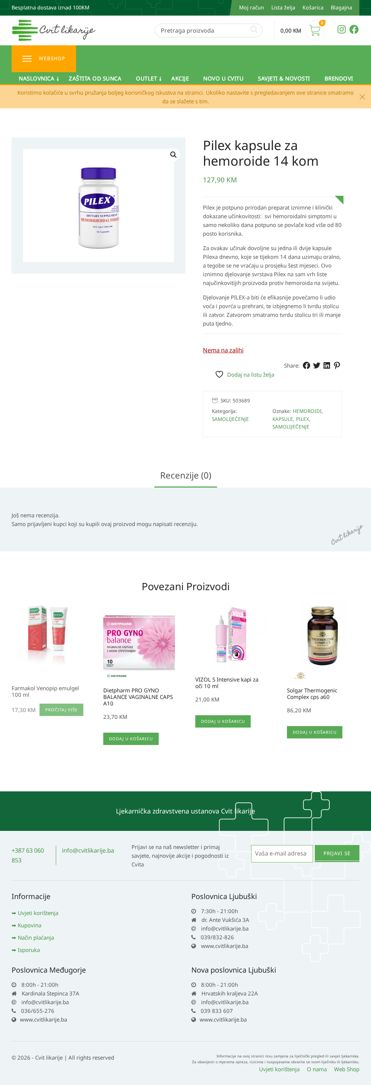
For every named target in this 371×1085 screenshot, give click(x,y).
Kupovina (29, 925)
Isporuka (29, 949)
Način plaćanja (36, 937)
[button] (173, 154)
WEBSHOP (52, 58)
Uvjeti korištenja (38, 912)
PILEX (302, 419)
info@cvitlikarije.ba (88, 850)
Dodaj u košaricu (131, 738)
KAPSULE (282, 419)
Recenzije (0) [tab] (185, 475)
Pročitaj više (61, 709)
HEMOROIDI (307, 411)
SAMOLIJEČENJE (230, 419)
